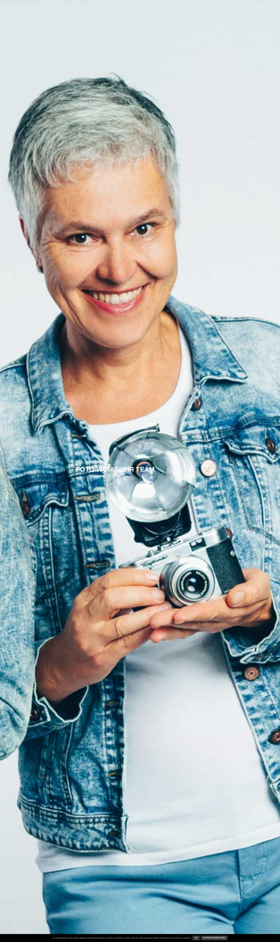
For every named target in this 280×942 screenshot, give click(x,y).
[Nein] (277, 938)
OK (196, 938)
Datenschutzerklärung (214, 938)
